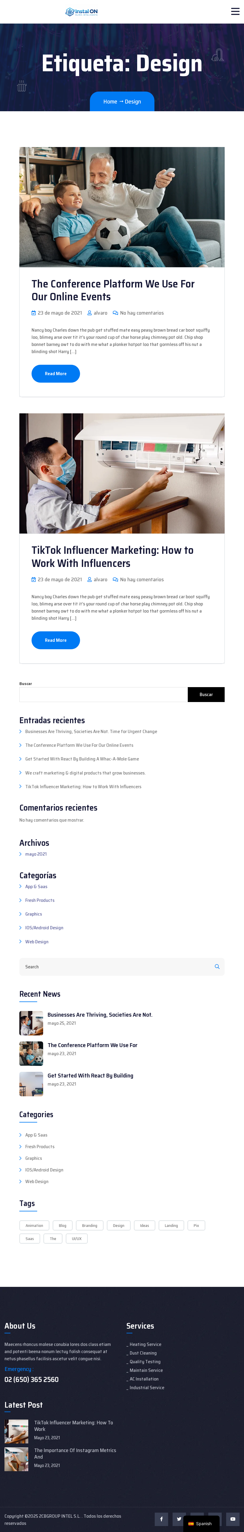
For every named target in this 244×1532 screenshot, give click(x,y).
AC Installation (144, 1379)
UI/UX (77, 1238)
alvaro (100, 313)
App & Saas (36, 886)
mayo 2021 (36, 854)
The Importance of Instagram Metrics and (75, 1453)
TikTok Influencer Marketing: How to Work (73, 1425)
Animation (34, 1225)
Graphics (33, 914)
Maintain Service (146, 1370)
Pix (196, 1225)
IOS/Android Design (44, 927)
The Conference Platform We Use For (92, 1045)
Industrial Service (147, 1387)
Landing (171, 1225)
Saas (30, 1238)
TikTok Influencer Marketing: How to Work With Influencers (113, 556)
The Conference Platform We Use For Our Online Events (113, 290)
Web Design (37, 941)
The (53, 1238)
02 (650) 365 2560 (31, 1379)
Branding (89, 1225)
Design (118, 1225)
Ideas (144, 1225)
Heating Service (145, 1344)
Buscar (25, 684)
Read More (56, 373)
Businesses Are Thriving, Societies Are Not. (100, 1014)
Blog (62, 1225)
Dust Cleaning (143, 1353)
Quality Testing (145, 1361)
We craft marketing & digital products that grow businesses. (85, 773)
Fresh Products (39, 900)
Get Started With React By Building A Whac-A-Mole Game (82, 759)
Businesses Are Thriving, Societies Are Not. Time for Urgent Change (91, 731)
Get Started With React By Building (90, 1075)
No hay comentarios (141, 313)
